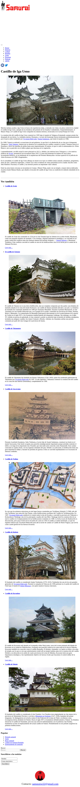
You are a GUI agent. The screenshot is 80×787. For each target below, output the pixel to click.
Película (7, 59)
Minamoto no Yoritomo (43, 716)
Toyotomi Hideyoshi (30, 139)
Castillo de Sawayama (13, 389)
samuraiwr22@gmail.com (45, 784)
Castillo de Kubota (11, 532)
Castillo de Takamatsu (13, 328)
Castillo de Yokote (11, 664)
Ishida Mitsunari (25, 586)
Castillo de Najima (11, 459)
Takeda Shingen (61, 240)
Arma (7, 55)
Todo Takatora (13, 144)
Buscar (3, 748)
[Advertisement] (40, 27)
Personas (8, 57)
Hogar (7, 48)
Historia (7, 50)
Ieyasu (11, 153)
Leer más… (9, 248)
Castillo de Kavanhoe (12, 593)
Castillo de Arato (11, 186)
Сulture (7, 51)
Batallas (7, 53)
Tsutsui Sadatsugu (43, 139)
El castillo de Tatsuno (12, 252)
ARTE (7, 61)
